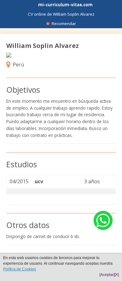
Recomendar (63, 23)
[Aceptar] (106, 275)
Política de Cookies (19, 269)
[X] (116, 275)
